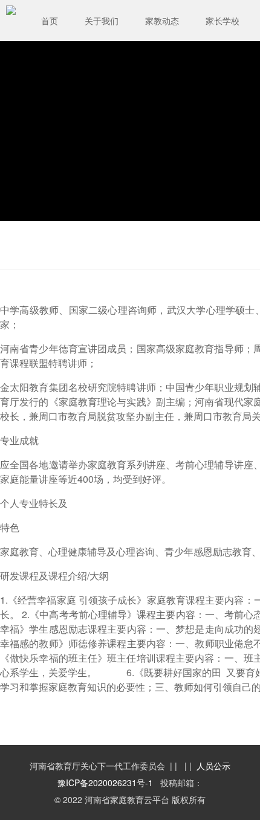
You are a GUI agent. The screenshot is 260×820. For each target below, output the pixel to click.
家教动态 (162, 21)
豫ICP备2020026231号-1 (105, 782)
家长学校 (222, 21)
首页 (49, 21)
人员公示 (213, 766)
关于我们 (102, 21)
